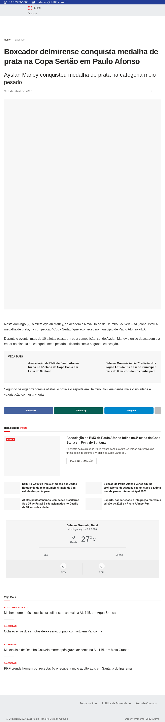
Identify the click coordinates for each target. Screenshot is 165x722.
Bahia (10, 439)
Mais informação (83, 460)
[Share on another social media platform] (158, 410)
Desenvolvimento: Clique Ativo (142, 718)
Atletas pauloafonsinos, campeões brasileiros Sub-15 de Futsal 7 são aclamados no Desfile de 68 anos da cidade (50, 503)
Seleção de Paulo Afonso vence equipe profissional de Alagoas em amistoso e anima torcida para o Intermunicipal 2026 (132, 487)
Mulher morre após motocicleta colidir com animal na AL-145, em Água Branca (60, 612)
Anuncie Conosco (146, 703)
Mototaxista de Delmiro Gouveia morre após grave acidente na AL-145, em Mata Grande (66, 650)
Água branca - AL (16, 607)
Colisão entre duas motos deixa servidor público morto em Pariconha (53, 631)
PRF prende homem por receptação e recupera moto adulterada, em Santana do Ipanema (68, 668)
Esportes (20, 39)
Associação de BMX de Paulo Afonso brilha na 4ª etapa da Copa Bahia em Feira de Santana (53, 367)
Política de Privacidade (116, 703)
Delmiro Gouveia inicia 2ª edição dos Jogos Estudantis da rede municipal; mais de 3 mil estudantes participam (131, 367)
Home (7, 39)
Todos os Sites (88, 703)
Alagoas (10, 626)
